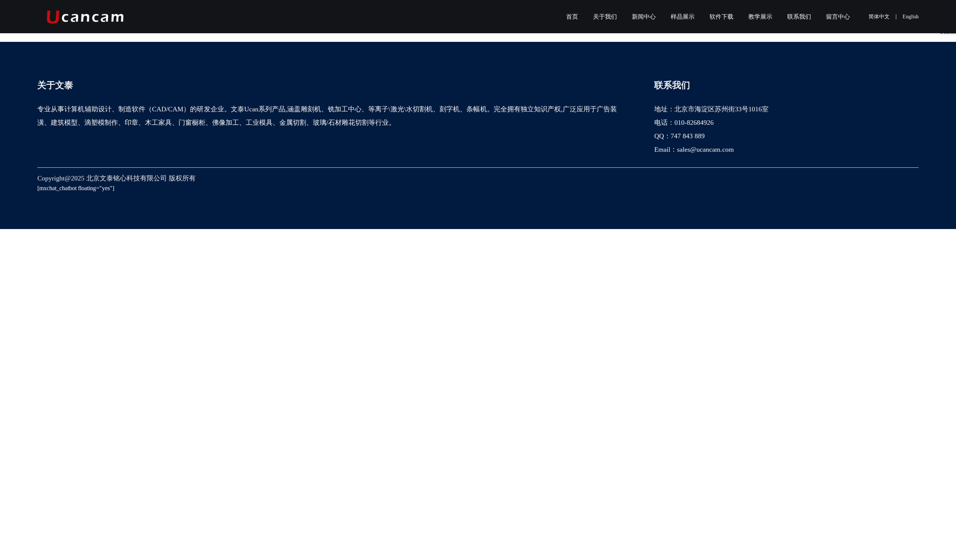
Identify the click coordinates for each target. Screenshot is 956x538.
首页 (572, 16)
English (911, 16)
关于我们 (605, 16)
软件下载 (721, 16)
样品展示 (683, 16)
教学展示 (760, 16)
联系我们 (799, 16)
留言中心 (838, 16)
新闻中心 (644, 16)
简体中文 (879, 16)
